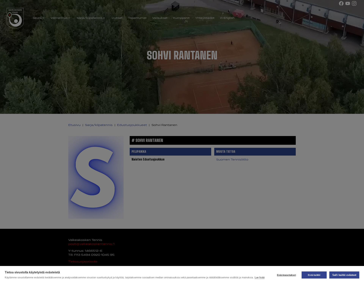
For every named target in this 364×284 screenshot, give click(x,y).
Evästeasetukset (286, 275)
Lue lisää (259, 277)
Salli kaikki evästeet (344, 275)
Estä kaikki (314, 275)
